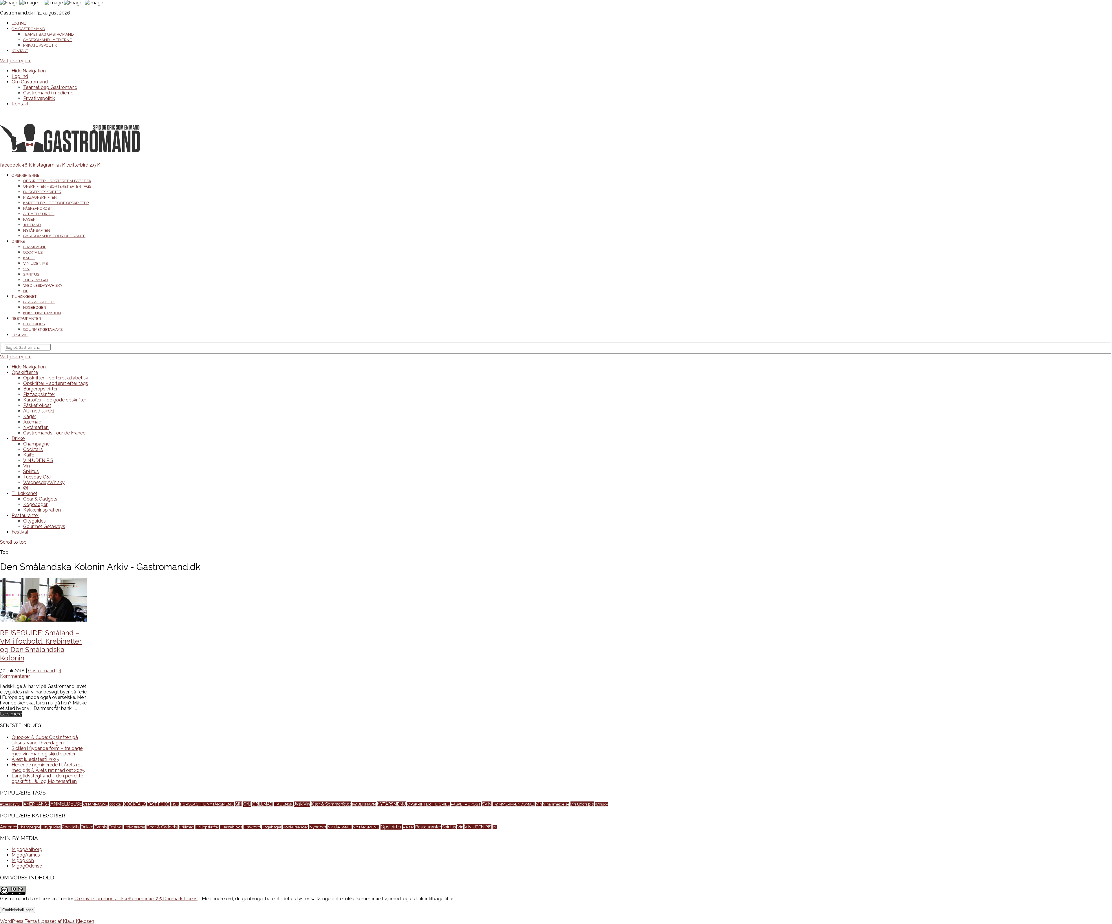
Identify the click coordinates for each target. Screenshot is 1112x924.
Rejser (408, 827)
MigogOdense (27, 866)
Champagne (34, 247)
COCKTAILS (135, 804)
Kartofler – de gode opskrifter (56, 203)
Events (100, 827)
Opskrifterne (25, 175)
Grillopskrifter (207, 827)
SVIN (486, 803)
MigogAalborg (27, 849)
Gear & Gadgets (39, 302)
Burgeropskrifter (42, 192)
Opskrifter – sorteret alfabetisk (57, 181)
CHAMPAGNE (95, 804)
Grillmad (186, 827)
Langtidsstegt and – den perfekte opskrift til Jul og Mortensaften (47, 778)
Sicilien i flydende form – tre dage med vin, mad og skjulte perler (47, 751)
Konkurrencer (295, 827)
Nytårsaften (36, 230)
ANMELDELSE (66, 804)
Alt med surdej (38, 214)
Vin (26, 269)
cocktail (116, 804)
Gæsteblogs (231, 827)
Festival (20, 335)
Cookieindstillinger (17, 910)
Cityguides (34, 324)
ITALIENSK (283, 804)
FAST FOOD (158, 804)
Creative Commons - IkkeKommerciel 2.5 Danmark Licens (135, 898)
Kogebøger (34, 307)
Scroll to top (13, 542)
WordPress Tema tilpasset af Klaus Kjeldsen (47, 921)
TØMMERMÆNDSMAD (514, 804)
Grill (247, 804)
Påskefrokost (37, 208)
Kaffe (29, 258)
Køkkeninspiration (42, 313)
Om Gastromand (28, 29)
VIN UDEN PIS (35, 263)
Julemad (32, 225)
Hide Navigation (29, 71)
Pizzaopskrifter (40, 197)
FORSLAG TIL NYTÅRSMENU (207, 804)
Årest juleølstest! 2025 (35, 759)
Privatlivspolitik (40, 45)
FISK (175, 804)
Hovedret (252, 827)
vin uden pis (582, 803)
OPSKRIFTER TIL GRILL (428, 804)
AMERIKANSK (36, 803)
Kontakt (20, 51)
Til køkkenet (24, 296)
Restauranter (26, 318)
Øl (25, 291)
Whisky (601, 804)
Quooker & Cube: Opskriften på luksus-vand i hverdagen (45, 740)
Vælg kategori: (15, 60)
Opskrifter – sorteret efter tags (57, 186)
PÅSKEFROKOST (466, 804)
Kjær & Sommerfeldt (331, 803)
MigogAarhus (26, 855)
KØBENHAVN (364, 804)
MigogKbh (23, 860)
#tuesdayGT (11, 804)
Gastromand (41, 670)
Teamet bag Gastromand (48, 34)
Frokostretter (134, 827)
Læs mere (11, 714)
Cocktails (33, 252)
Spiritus (31, 274)
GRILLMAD (262, 804)
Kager (29, 219)
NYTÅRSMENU (391, 803)
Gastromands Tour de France (54, 236)
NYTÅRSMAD (340, 827)
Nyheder (317, 826)
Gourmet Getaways (43, 329)
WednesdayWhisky (43, 285)
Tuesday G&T (35, 280)
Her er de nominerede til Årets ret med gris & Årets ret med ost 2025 (48, 767)
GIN (238, 803)
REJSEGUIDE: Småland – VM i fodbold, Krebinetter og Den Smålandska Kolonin (41, 645)
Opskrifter (391, 827)
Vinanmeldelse (556, 804)
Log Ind (19, 23)
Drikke (18, 241)
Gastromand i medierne (47, 40)
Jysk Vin (302, 804)
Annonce (8, 826)
